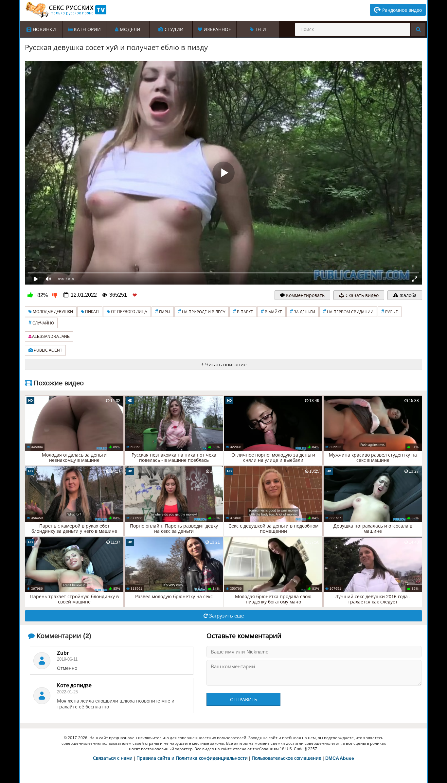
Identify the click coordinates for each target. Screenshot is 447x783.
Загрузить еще (226, 615)
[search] (418, 29)
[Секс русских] (65, 10)
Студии (173, 29)
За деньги (302, 311)
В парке (243, 311)
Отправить (243, 699)
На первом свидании (348, 311)
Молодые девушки (52, 311)
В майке (271, 311)
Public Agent (47, 350)
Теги (260, 29)
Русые (389, 311)
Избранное (216, 29)
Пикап (91, 311)
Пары (162, 311)
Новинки (43, 29)
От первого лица (128, 311)
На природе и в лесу (201, 311)
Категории (87, 29)
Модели (129, 29)
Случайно (41, 322)
